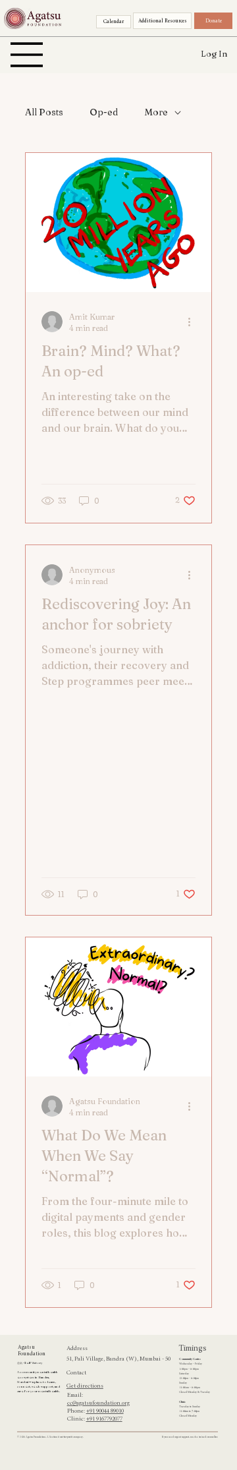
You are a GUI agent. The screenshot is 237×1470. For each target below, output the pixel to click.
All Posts (44, 112)
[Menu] (27, 54)
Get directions (84, 1386)
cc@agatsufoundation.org (98, 1403)
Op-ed (104, 112)
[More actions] (193, 322)
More (156, 112)
